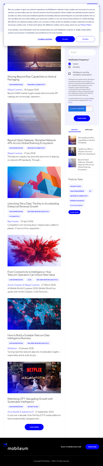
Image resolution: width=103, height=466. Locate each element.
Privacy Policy (86, 25)
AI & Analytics (14, 216)
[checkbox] (81, 65)
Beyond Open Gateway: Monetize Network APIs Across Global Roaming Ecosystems (32, 141)
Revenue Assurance (77, 200)
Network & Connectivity (36, 84)
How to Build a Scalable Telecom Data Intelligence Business (28, 336)
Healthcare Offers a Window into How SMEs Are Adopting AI (86, 151)
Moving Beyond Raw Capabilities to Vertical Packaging (32, 77)
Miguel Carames (15, 89)
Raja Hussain (13, 221)
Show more (74, 212)
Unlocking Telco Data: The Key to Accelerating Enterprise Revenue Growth (33, 204)
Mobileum (12, 348)
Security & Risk (33, 406)
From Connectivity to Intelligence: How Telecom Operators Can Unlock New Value (31, 273)
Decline (85, 39)
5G (90, 191)
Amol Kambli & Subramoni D (21, 411)
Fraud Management (77, 191)
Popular (88, 130)
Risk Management (76, 205)
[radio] (81, 63)
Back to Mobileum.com (71, 447)
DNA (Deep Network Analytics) (38, 211)
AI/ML (30, 279)
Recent (74, 130)
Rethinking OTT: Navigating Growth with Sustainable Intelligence (30, 400)
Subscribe (92, 447)
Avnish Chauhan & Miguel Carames (24, 284)
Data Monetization (16, 84)
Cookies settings (45, 39)
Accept (65, 39)
